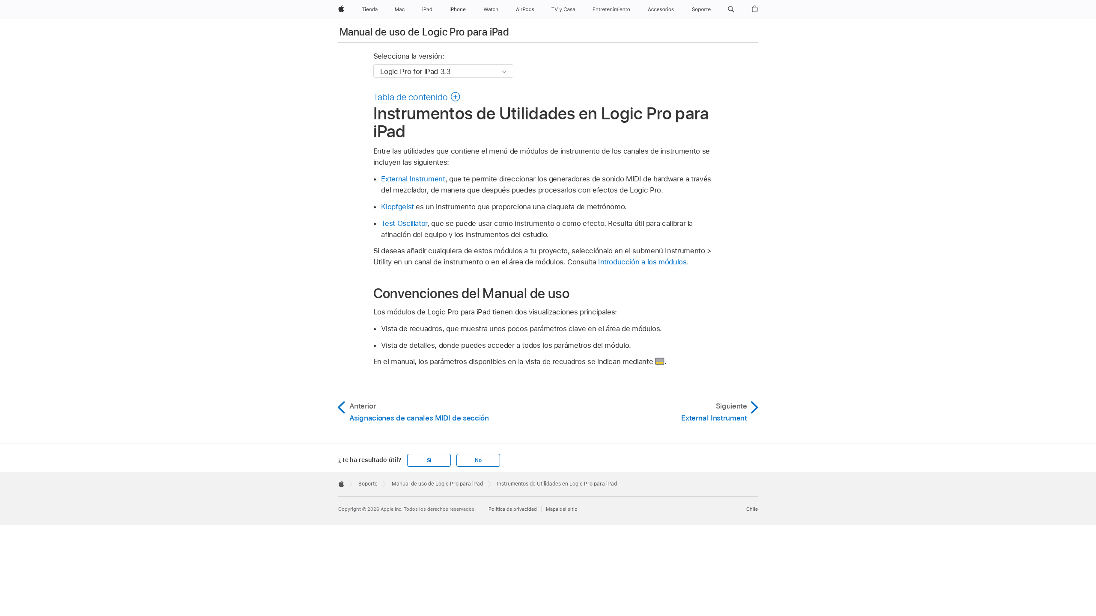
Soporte (368, 484)
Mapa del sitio (562, 509)
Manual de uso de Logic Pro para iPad (424, 32)
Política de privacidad (512, 509)
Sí (429, 460)
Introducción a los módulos (642, 262)
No (478, 460)
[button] (731, 9)
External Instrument (413, 179)
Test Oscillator (404, 223)
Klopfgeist (397, 206)
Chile (752, 509)
